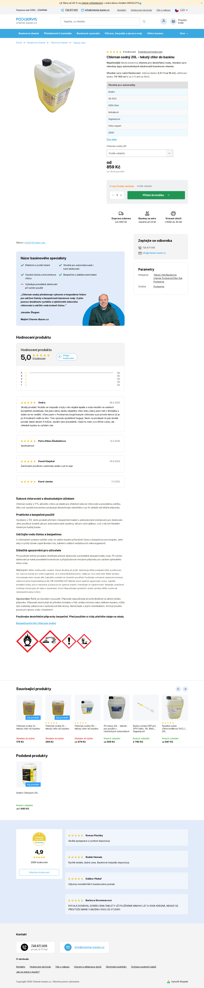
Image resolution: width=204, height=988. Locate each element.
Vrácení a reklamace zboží (87, 966)
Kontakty (121, 10)
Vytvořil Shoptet (179, 981)
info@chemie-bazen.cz (97, 9)
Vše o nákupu (163, 10)
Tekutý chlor (159, 274)
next (185, 689)
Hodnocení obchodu (141, 10)
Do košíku (157, 195)
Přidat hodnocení (68, 357)
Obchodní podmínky (116, 966)
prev (178, 689)
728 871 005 (71, 9)
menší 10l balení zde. (35, 242)
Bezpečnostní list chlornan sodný (36, 623)
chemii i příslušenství (92, 3)
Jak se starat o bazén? (28, 971)
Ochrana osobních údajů (143, 966)
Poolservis (158, 286)
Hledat (144, 21)
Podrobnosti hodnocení (150, 51)
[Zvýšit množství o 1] (121, 195)
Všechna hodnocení (39, 872)
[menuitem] (28, 33)
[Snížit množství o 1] (113, 195)
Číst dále (112, 139)
